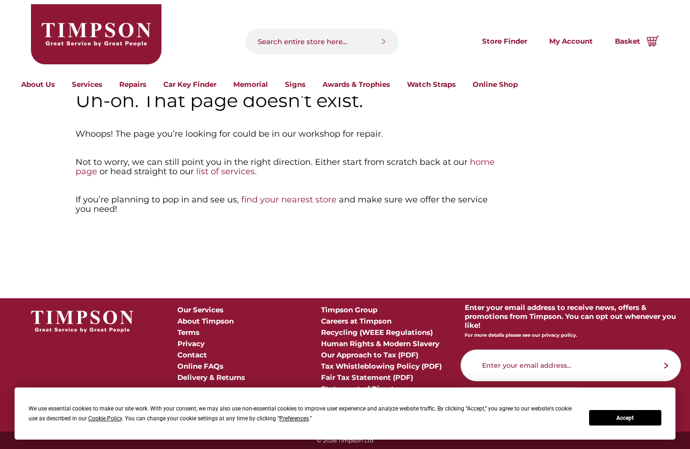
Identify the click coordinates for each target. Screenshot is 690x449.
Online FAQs (200, 366)
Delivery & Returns (211, 377)
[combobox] (322, 41)
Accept (625, 418)
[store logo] (96, 34)
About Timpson (205, 321)
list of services (225, 171)
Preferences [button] (294, 418)
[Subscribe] (666, 365)
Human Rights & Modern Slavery (380, 343)
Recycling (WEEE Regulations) (377, 332)
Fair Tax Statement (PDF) (367, 377)
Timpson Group (349, 309)
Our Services (200, 309)
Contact (192, 354)
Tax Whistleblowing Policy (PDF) (381, 366)
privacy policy (559, 335)
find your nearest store (289, 199)
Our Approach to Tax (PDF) (369, 354)
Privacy (191, 343)
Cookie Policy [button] (105, 418)
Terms (188, 332)
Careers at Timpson (356, 321)
